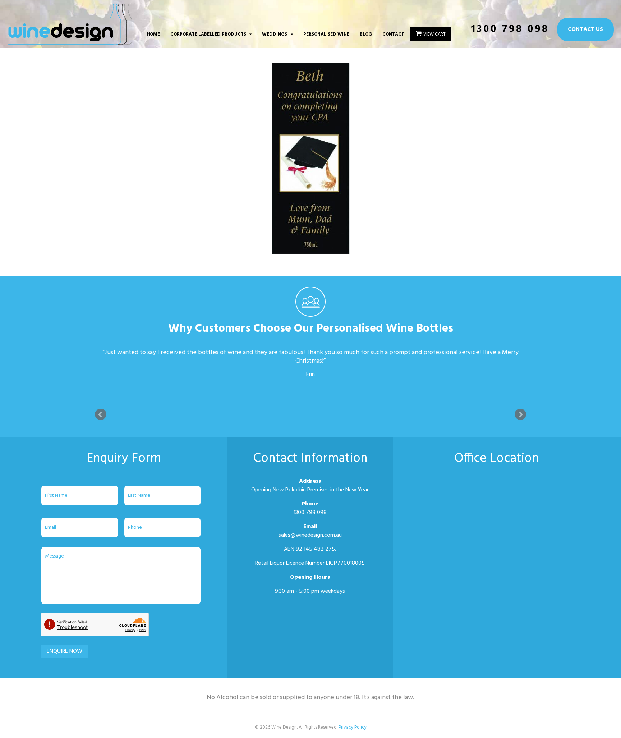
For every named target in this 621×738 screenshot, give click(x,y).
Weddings (274, 34)
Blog (366, 34)
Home (153, 34)
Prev (100, 414)
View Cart (434, 34)
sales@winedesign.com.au (310, 535)
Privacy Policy (353, 727)
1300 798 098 (510, 29)
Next (520, 414)
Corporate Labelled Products (208, 34)
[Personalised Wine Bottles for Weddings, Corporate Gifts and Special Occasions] (70, 41)
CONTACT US (585, 29)
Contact (393, 34)
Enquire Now (64, 651)
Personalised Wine (326, 34)
